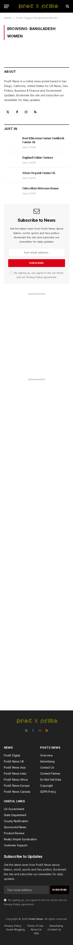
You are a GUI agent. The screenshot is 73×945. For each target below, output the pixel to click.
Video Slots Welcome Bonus (40, 188)
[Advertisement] (36, 333)
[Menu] (6, 6)
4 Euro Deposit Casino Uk (38, 173)
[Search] (67, 6)
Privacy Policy (34, 277)
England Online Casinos (37, 157)
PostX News (36, 918)
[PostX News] (38, 6)
